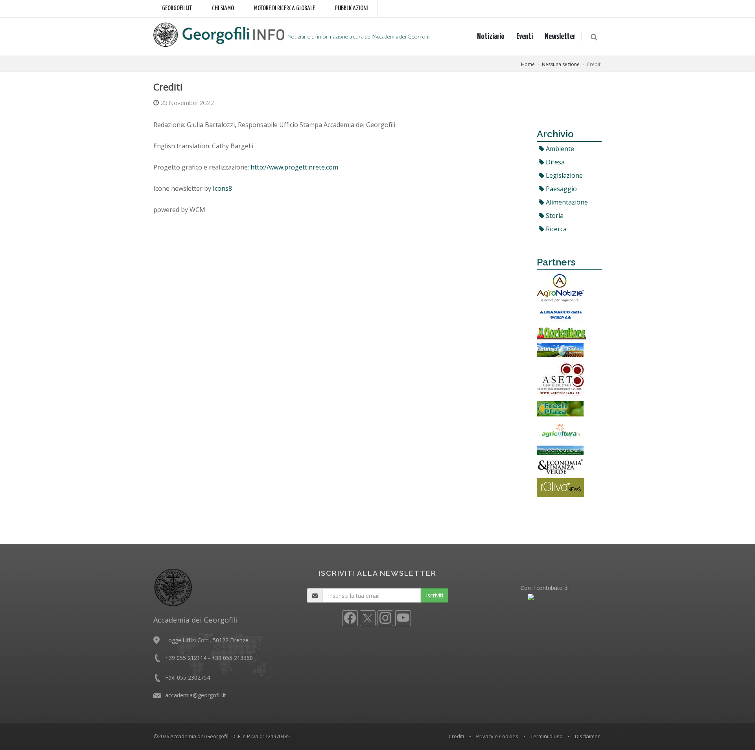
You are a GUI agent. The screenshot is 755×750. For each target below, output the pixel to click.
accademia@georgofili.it (195, 695)
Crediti (456, 736)
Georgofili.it (177, 8)
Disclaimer (587, 736)
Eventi (524, 37)
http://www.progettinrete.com (294, 167)
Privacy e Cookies (497, 736)
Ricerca (555, 229)
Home (528, 64)
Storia (553, 215)
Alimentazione (566, 202)
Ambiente (559, 148)
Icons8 (222, 188)
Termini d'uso (546, 736)
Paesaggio (560, 188)
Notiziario (491, 37)
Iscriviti (434, 595)
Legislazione (563, 175)
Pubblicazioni (351, 8)
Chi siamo (223, 8)
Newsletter (560, 37)
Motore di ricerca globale (284, 8)
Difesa (554, 162)
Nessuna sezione (561, 64)
